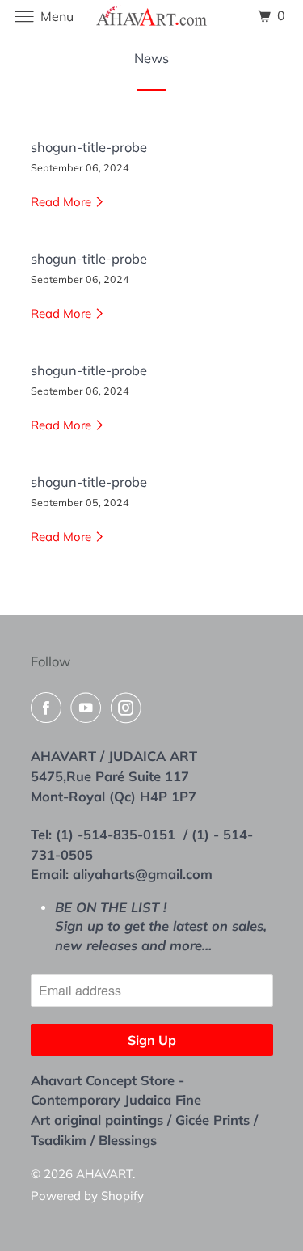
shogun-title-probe (89, 146)
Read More (63, 201)
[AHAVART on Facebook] (49, 707)
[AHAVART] (152, 16)
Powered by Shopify (87, 1195)
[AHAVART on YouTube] (88, 707)
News (151, 57)
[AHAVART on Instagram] (129, 707)
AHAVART (104, 1173)
